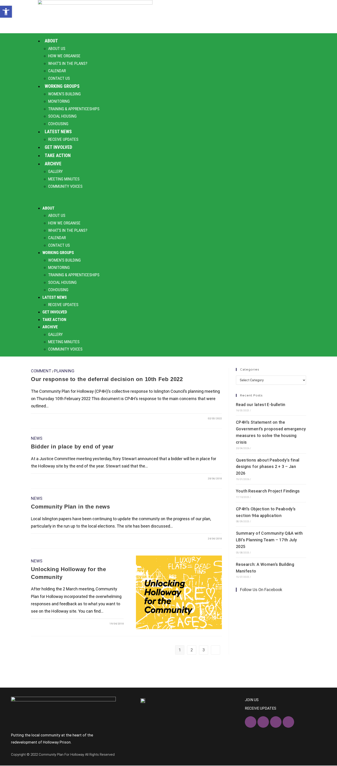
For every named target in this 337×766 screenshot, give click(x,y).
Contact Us (59, 78)
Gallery (55, 171)
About (51, 41)
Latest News (58, 131)
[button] (168, 197)
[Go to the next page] (215, 650)
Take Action (58, 155)
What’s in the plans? (67, 63)
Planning (64, 370)
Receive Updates (63, 139)
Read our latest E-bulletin (260, 404)
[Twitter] (263, 722)
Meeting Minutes (64, 179)
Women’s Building (64, 93)
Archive (53, 163)
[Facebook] (250, 722)
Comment (41, 370)
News (36, 438)
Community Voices (65, 186)
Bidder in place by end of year (72, 446)
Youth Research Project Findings (268, 491)
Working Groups (62, 86)
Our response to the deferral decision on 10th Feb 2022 (107, 379)
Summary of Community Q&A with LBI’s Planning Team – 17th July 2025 (269, 540)
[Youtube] (288, 722)
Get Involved (58, 147)
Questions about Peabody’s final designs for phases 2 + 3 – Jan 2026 (267, 467)
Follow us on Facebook (261, 589)
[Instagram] (276, 722)
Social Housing (62, 116)
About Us (56, 48)
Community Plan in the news (70, 506)
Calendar (57, 70)
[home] (95, 16)
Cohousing (58, 123)
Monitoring (59, 101)
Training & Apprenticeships (73, 108)
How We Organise (64, 55)
